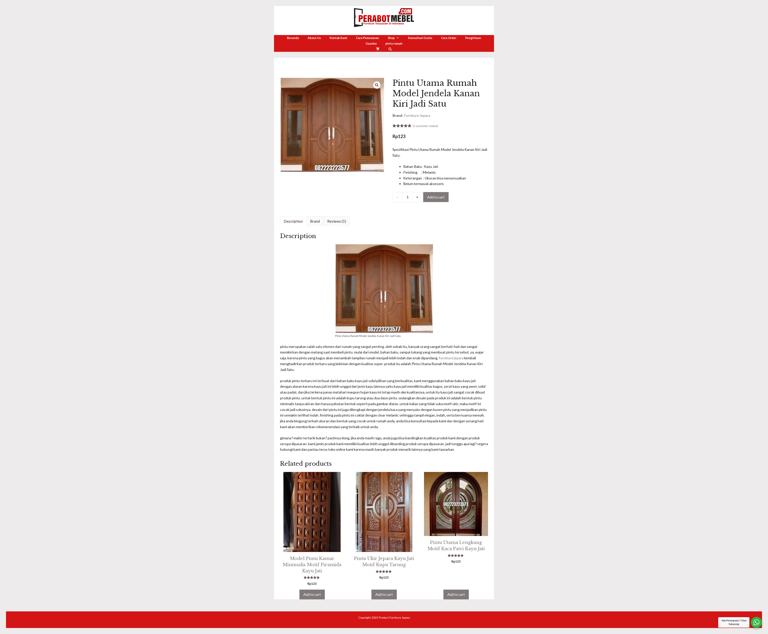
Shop (391, 38)
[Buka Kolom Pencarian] (390, 49)
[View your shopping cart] (378, 49)
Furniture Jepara (417, 115)
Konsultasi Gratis (420, 38)
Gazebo (371, 43)
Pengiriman (473, 38)
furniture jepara (451, 358)
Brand (315, 221)
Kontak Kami (338, 38)
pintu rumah (393, 43)
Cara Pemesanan (367, 38)
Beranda (293, 38)
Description (293, 221)
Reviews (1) (336, 221)
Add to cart (436, 197)
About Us (314, 38)
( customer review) (425, 126)
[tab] (293, 221)
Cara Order (448, 38)
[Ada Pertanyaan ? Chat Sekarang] (756, 622)
